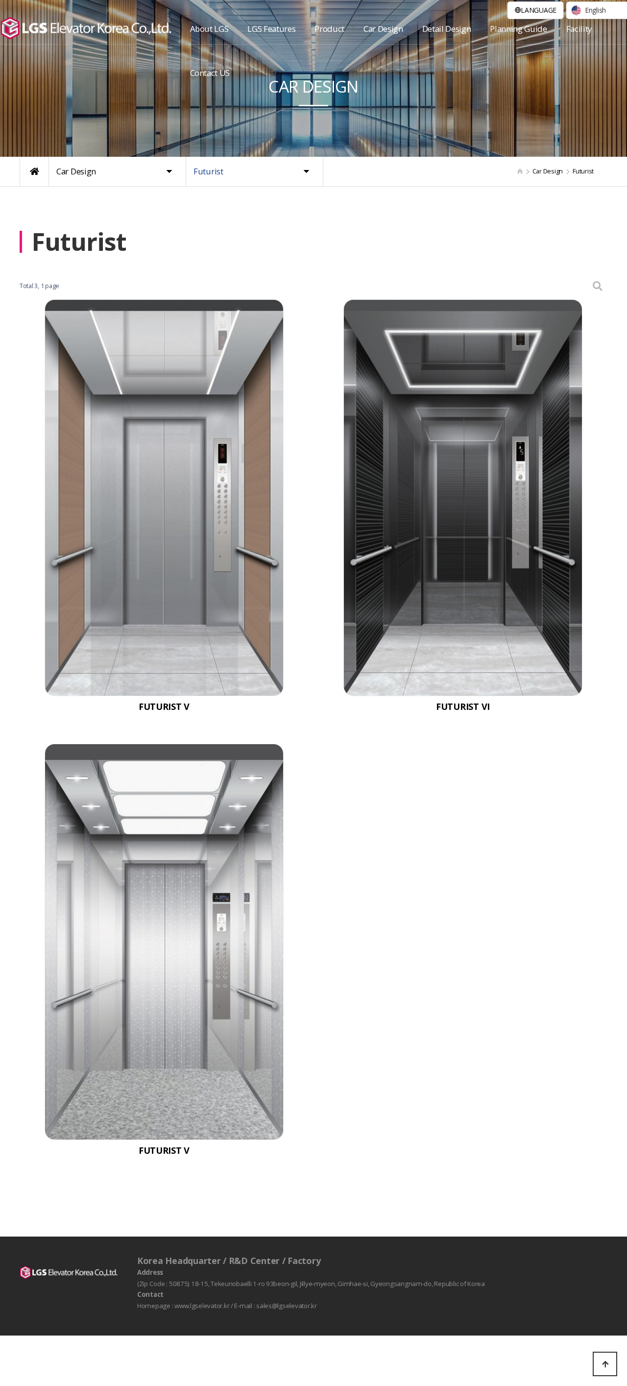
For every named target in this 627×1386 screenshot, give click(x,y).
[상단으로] (605, 1364)
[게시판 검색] (597, 285)
